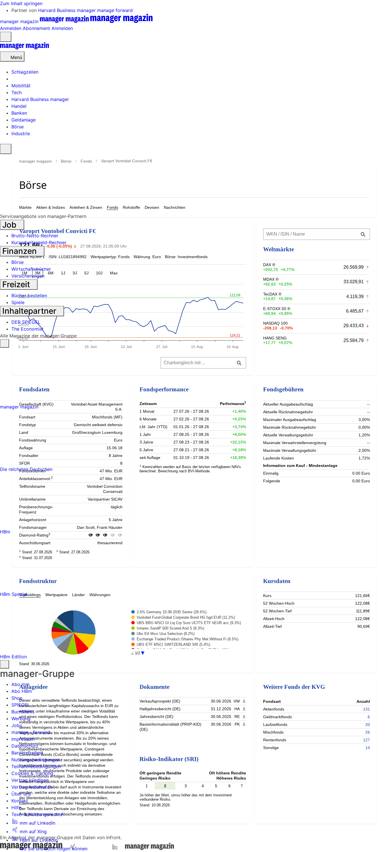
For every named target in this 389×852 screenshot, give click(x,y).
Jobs (16, 725)
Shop (16, 698)
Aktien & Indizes (50, 207)
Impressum (23, 739)
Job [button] (10, 225)
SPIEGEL (20, 705)
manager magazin (35, 161)
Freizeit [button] (17, 284)
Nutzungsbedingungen (35, 759)
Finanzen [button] (20, 251)
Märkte (25, 207)
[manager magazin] (24, 48)
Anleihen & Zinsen (85, 207)
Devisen (152, 207)
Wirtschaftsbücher (31, 269)
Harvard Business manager (67, 10)
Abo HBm (21, 691)
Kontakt (19, 801)
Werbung (20, 718)
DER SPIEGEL (25, 322)
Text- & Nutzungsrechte (37, 814)
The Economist (27, 329)
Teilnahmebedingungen (36, 766)
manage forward (115, 10)
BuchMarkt (22, 712)
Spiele (17, 302)
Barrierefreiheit (27, 753)
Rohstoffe (131, 207)
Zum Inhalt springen (21, 3)
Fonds (86, 161)
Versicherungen (27, 276)
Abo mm (20, 684)
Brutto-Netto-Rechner (34, 235)
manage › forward (30, 732)
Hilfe (16, 807)
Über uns (21, 794)
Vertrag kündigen (30, 780)
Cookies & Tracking (32, 773)
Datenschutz (24, 746)
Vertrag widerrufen (31, 787)
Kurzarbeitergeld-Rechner (38, 242)
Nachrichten (174, 207)
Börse (66, 161)
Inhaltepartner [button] (30, 311)
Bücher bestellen (29, 295)
